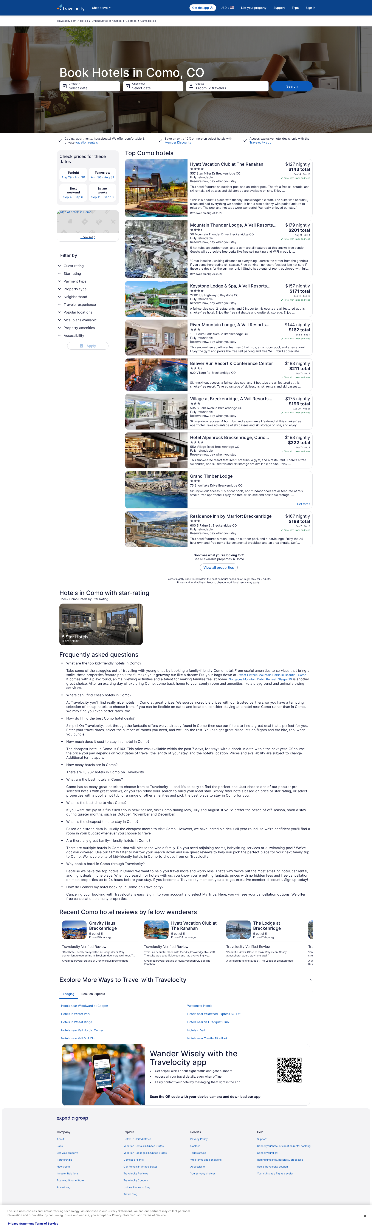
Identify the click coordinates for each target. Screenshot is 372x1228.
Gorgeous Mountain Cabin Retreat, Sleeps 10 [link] (260, 679)
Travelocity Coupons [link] (136, 1180)
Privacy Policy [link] (199, 1139)
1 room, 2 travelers (210, 88)
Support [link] (262, 1139)
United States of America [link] (107, 20)
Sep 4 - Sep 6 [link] (73, 197)
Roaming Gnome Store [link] (70, 1180)
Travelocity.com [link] (66, 20)
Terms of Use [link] (198, 1152)
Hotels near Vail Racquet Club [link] (208, 1022)
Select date (78, 88)
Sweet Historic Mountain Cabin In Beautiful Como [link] (271, 675)
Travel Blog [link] (130, 1194)
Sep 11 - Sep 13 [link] (102, 197)
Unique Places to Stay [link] (137, 1187)
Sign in (310, 7)
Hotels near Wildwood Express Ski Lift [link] (213, 1014)
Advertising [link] (63, 1187)
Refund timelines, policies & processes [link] (280, 1159)
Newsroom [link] (63, 1166)
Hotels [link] (84, 20)
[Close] (365, 1216)
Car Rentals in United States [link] (140, 1166)
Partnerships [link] (64, 1159)
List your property (254, 7)
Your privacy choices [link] (202, 1173)
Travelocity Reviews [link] (136, 1173)
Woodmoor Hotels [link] (199, 1005)
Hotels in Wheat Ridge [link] (76, 1022)
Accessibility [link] (198, 1166)
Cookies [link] (195, 1146)
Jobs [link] (60, 1146)
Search (292, 86)
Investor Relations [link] (67, 1173)
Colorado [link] (131, 20)
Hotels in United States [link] (137, 1139)
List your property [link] (67, 1152)
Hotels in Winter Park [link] (75, 1014)
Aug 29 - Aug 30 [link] (73, 177)
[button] (186, 980)
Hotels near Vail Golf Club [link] (78, 1038)
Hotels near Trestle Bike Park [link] (207, 1038)
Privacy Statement (21, 1223)
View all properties (218, 567)
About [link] (60, 1139)
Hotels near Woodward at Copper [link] (84, 1005)
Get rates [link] (303, 504)
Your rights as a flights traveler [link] (275, 1173)
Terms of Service (46, 1223)
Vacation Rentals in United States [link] (144, 1146)
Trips (295, 7)
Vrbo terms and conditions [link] (206, 1159)
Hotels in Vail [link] (196, 1030)
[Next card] (307, 943)
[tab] (68, 994)
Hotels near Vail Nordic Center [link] (82, 1030)
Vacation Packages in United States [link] (145, 1152)
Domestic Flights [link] (134, 1159)
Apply (88, 346)
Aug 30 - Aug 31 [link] (102, 177)
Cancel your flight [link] (267, 1152)
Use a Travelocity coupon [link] (272, 1166)
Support (279, 7)
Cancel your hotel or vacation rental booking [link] (283, 1146)
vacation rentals (86, 142)
